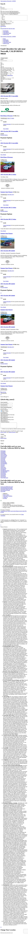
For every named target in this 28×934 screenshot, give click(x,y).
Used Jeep (3, 464)
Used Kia (2, 466)
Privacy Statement (7, 504)
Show (2, 80)
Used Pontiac (3, 474)
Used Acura (3, 450)
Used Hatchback (4, 487)
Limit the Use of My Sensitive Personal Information (13, 506)
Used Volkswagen (4, 477)
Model (2, 22)
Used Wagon (7, 490)
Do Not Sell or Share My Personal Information (12, 505)
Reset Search (3, 26)
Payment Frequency (5, 14)
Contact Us (5, 497)
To (2, 18)
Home (4, 38)
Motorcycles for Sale (20, 511)
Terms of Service (12, 432)
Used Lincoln (3, 468)
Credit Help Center (7, 33)
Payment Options (4, 135)
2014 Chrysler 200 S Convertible (9, 96)
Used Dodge (3, 457)
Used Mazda (3, 469)
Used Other (3, 491)
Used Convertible (4, 486)
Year (1, 63)
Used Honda (3, 461)
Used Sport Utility (4, 489)
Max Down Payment (5, 11)
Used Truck (10, 489)
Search (2, 59)
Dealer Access (6, 34)
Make (2, 21)
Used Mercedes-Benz (5, 470)
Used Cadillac (3, 454)
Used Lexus (3, 467)
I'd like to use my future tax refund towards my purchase (13, 428)
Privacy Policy (4, 432)
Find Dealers (5, 30)
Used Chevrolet (4, 455)
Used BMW (3, 451)
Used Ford (3, 459)
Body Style (3, 23)
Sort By (2, 76)
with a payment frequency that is (7, 419)
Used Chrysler (3, 456)
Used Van (3, 490)
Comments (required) (5, 422)
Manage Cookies (6, 507)
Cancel (2, 434)
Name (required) (4, 402)
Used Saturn (3, 475)
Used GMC (3, 460)
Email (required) (4, 404)
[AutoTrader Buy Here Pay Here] (8, 28)
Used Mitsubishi (4, 471)
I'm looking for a (4, 412)
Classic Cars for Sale (11, 511)
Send (2, 436)
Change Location (4, 58)
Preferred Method (4, 409)
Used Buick (3, 453)
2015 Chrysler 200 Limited (8, 250)
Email (7, 411)
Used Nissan (3, 473)
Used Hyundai (4, 462)
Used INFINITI (4, 463)
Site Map (5, 498)
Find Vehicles (6, 32)
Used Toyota (3, 476)
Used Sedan (9, 487)
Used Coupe (10, 486)
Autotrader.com (4, 511)
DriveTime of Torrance (7, 115)
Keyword (2, 7)
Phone (6, 407)
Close (2, 443)
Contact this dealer (7, 124)
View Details (5, 128)
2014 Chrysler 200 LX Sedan (8, 174)
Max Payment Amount (5, 12)
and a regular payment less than (7, 417)
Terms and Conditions (7, 496)
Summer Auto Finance (7, 192)
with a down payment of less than (7, 414)
